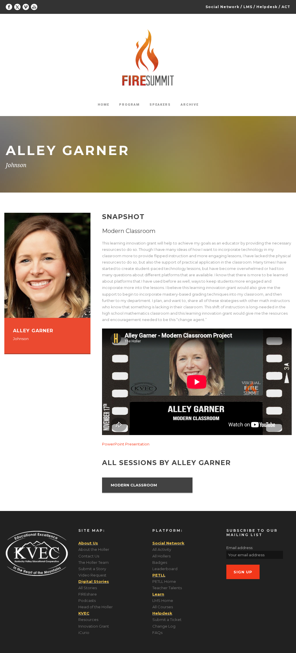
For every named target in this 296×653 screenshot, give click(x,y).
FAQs (157, 632)
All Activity (161, 549)
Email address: (239, 547)
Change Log (163, 626)
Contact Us (88, 556)
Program (129, 105)
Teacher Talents (167, 587)
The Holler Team (93, 562)
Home (103, 105)
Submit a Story (92, 568)
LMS (247, 7)
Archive (190, 105)
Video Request (92, 575)
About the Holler (93, 549)
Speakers (160, 105)
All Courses (162, 607)
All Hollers (161, 556)
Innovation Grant (93, 626)
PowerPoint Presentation (125, 444)
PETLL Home (164, 581)
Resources (88, 619)
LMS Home (162, 600)
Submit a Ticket (167, 619)
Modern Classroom (134, 485)
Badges (159, 562)
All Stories (87, 587)
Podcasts (87, 600)
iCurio (83, 632)
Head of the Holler (95, 607)
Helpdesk (267, 7)
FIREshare (87, 594)
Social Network (222, 7)
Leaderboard (164, 568)
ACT (286, 7)
